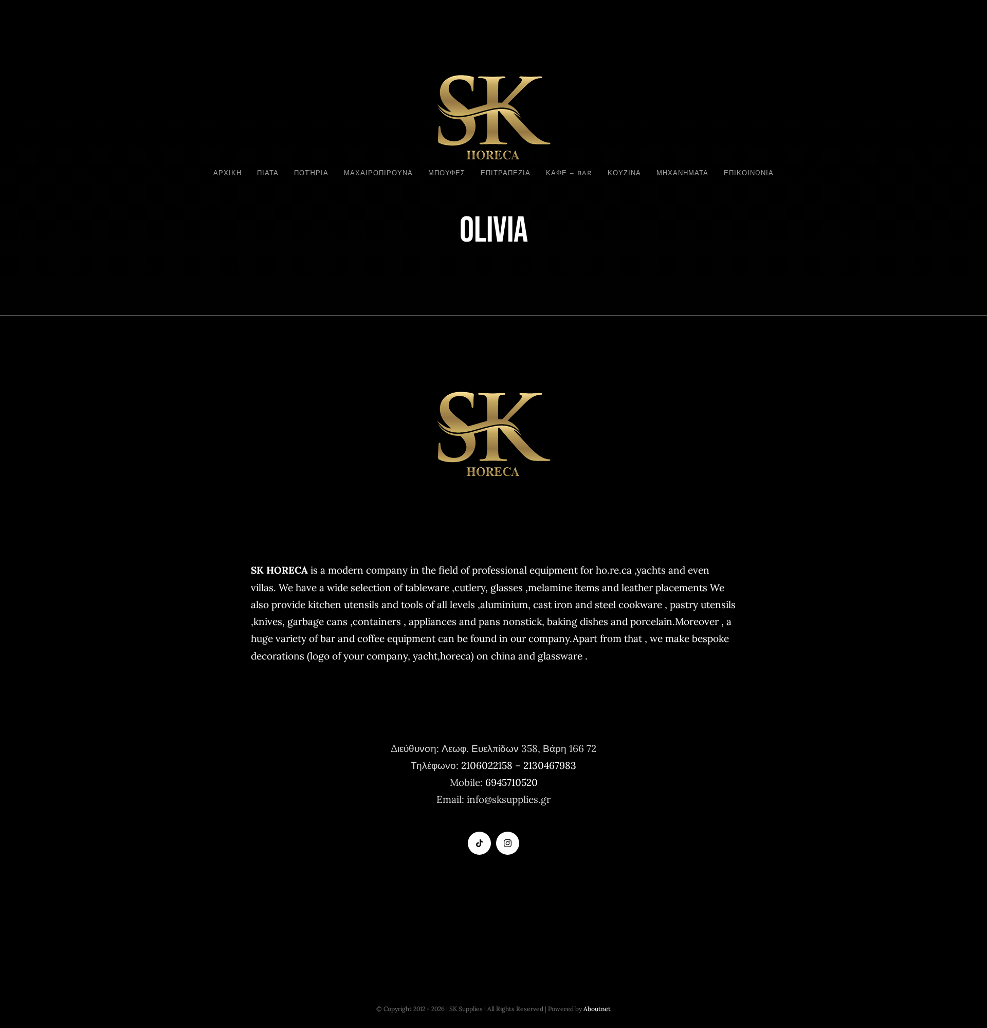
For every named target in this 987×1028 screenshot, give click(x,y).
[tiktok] (479, 843)
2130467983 (549, 765)
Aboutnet (597, 1009)
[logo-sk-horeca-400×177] (493, 73)
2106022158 (487, 765)
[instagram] (507, 843)
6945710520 (511, 782)
